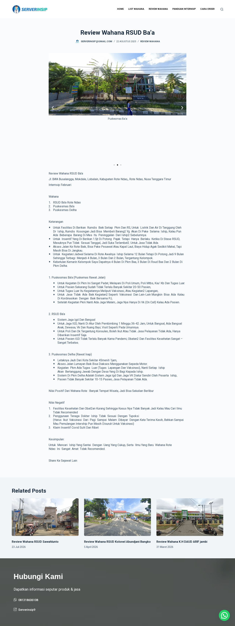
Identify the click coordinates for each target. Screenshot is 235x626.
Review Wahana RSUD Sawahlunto (35, 541)
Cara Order (207, 9)
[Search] (221, 9)
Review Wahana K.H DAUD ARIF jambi (181, 541)
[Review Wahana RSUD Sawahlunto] (45, 517)
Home (120, 9)
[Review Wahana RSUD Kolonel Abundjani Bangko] (117, 517)
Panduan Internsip (184, 9)
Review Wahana (158, 9)
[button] (52, 107)
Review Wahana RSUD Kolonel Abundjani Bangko (117, 541)
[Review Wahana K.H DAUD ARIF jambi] (189, 517)
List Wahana (136, 9)
